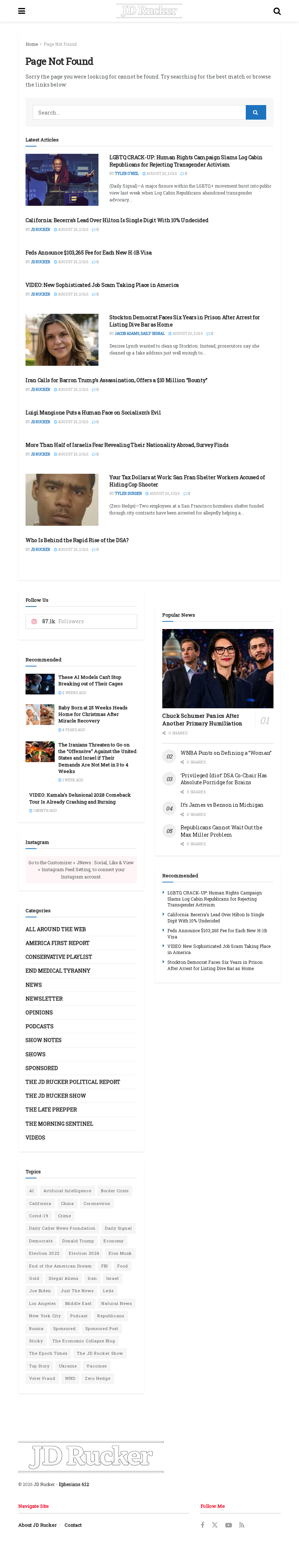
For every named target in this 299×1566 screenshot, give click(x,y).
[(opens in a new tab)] (62, 340)
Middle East (78, 1303)
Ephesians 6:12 (74, 1484)
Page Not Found (60, 44)
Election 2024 (84, 1253)
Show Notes (44, 1040)
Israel (112, 1278)
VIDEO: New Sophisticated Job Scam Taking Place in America (102, 284)
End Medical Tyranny (58, 970)
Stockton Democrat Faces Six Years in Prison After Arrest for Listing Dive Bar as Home (215, 965)
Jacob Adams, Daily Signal (140, 333)
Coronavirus (97, 1203)
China (67, 1203)
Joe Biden (40, 1290)
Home (32, 44)
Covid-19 (38, 1215)
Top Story (39, 1366)
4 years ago (73, 730)
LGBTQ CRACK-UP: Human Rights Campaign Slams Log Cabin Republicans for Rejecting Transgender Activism (186, 161)
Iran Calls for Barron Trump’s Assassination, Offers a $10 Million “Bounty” (116, 380)
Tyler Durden (128, 493)
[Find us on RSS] (241, 1525)
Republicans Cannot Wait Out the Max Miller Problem (221, 831)
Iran (92, 1278)
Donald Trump (78, 1240)
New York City (45, 1315)
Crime (64, 1215)
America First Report (58, 943)
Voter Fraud (42, 1378)
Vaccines (96, 1366)
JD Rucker (40, 229)
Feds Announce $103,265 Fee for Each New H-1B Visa (88, 252)
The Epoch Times (48, 1353)
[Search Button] (277, 11)
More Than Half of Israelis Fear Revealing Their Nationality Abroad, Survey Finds (127, 444)
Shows (36, 1054)
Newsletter (44, 998)
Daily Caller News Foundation (62, 1228)
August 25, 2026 (161, 173)
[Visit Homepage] (149, 11)
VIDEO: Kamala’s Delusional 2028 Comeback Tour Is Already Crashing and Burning (80, 798)
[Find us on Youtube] (228, 1525)
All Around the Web (56, 929)
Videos (35, 1137)
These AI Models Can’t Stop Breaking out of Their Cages (90, 680)
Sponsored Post (102, 1328)
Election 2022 (44, 1253)
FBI (104, 1266)
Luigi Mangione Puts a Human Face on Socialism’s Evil (93, 412)
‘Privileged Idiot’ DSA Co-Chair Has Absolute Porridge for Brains (223, 779)
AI (31, 1190)
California (40, 1203)
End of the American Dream (60, 1266)
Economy (114, 1240)
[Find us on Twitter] (214, 1525)
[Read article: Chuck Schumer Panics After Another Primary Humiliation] (217, 668)
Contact (73, 1525)
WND (70, 1378)
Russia (36, 1328)
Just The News (77, 1290)
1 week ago (72, 780)
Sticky (36, 1340)
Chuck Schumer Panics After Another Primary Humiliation (202, 719)
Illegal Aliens (63, 1278)
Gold (34, 1278)
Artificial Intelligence (67, 1190)
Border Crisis (115, 1190)
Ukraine (68, 1366)
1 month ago (44, 810)
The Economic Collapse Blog (84, 1340)
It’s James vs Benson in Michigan (222, 804)
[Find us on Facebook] (202, 1525)
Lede (108, 1290)
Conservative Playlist (59, 956)
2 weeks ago (74, 692)
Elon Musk (120, 1253)
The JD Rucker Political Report (73, 1081)
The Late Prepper (51, 1109)
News (34, 984)
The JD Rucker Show (56, 1095)
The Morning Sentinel (59, 1123)
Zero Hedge (97, 1378)
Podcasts (40, 1026)
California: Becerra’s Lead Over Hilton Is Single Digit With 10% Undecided (117, 220)
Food (122, 1266)
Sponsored (42, 1068)
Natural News (116, 1303)
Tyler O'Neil (127, 173)
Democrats (41, 1240)
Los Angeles (42, 1303)
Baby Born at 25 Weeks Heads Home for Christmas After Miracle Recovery (93, 714)
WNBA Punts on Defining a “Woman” (226, 752)
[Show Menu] (21, 11)
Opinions (39, 1012)
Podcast (79, 1315)
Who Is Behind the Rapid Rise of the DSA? (77, 540)
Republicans (110, 1315)
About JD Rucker (37, 1525)
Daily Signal (118, 1228)
